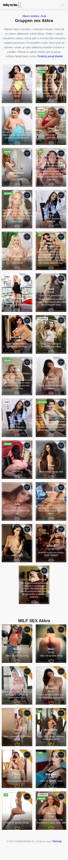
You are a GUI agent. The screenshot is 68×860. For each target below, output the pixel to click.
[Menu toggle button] (62, 4)
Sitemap (57, 841)
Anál (43, 16)
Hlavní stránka (30, 16)
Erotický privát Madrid (50, 56)
